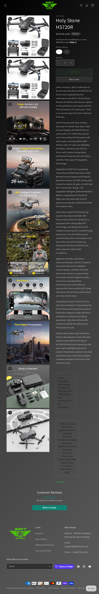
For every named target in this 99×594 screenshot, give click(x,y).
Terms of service (53, 588)
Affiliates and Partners (44, 545)
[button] (5, 5)
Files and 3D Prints (43, 551)
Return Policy (41, 539)
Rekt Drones (16, 588)
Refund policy (82, 588)
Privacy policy (40, 588)
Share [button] (61, 482)
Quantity (59, 57)
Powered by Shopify (26, 588)
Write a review (49, 507)
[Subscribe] (50, 566)
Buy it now (74, 79)
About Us (39, 533)
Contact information (68, 588)
